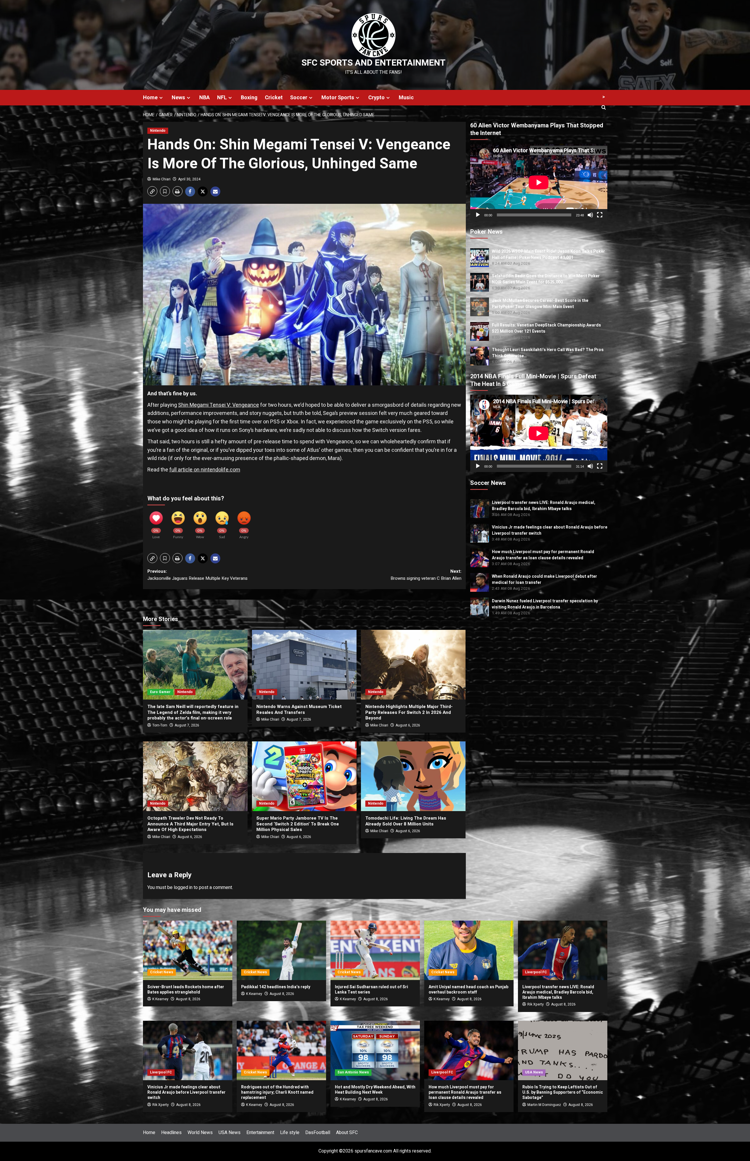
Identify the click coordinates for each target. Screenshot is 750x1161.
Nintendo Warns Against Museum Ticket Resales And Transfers (299, 709)
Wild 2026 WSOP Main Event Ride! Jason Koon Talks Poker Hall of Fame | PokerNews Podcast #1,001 (548, 254)
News (178, 98)
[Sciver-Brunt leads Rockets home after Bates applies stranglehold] (187, 950)
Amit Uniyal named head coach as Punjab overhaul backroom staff (468, 989)
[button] (152, 191)
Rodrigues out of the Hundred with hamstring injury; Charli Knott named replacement (277, 1092)
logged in (183, 887)
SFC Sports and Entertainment (373, 63)
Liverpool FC (536, 972)
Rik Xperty (535, 1004)
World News (200, 1132)
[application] (538, 182)
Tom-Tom (159, 725)
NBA (204, 98)
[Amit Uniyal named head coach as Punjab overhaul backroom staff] (469, 950)
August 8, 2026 (188, 999)
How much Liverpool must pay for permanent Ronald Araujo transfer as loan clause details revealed (543, 554)
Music (406, 98)
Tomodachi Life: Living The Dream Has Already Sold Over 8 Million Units (405, 821)
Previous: (197, 575)
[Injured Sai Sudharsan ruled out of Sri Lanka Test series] (375, 950)
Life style (289, 1132)
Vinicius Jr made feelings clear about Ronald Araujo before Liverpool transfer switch (186, 1092)
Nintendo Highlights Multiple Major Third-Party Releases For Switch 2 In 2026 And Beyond (409, 712)
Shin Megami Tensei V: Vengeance (218, 405)
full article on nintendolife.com (204, 470)
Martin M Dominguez (544, 1104)
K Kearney (160, 999)
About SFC (347, 1132)
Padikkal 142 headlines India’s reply (275, 987)
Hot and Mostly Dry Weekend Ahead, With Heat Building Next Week (375, 1089)
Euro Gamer (160, 692)
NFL (222, 98)
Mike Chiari (162, 179)
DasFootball (317, 1132)
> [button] (603, 96)
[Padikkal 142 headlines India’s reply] (281, 950)
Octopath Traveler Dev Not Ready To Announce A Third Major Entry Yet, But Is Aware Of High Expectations (190, 824)
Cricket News (161, 972)
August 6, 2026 (408, 725)
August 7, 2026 (187, 725)
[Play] (478, 215)
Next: (426, 575)
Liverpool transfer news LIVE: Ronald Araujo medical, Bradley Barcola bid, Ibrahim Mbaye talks (543, 505)
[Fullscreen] (600, 215)
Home (150, 98)
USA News (534, 1072)
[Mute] (590, 215)
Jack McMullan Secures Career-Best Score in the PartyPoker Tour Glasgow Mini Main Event (540, 303)
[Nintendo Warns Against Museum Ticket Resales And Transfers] (304, 665)
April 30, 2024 (189, 179)
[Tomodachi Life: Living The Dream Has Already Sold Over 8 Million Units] (413, 776)
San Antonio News (353, 1072)
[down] (161, 97)
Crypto (376, 98)
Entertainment (260, 1132)
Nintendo (158, 130)
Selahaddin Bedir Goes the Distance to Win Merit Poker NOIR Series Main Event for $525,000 (546, 279)
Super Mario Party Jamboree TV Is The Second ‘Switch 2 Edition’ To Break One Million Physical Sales (297, 824)
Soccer (298, 98)
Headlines (171, 1132)
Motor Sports (337, 98)
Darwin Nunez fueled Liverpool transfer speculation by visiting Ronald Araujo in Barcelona (545, 604)
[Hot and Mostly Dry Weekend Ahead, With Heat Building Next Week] (375, 1050)
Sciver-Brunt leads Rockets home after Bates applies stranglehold (185, 989)
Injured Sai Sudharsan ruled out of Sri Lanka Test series (371, 989)
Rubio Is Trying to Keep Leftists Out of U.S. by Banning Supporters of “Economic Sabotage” (562, 1092)
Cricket (274, 98)
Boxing (249, 98)
